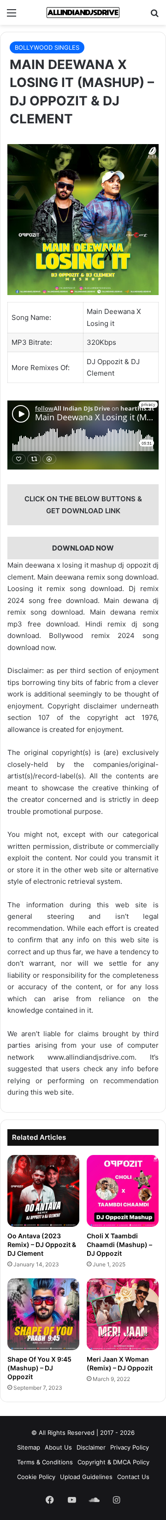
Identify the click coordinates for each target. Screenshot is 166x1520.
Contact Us (133, 1476)
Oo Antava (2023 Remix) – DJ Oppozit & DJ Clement (41, 1244)
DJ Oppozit (105, 361)
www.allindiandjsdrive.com (91, 1057)
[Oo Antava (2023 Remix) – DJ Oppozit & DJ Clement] (43, 1191)
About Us (58, 1447)
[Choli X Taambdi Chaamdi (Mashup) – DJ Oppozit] (123, 1191)
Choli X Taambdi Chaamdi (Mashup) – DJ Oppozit (119, 1244)
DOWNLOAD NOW (83, 548)
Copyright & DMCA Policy (113, 1462)
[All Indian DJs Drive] (83, 12)
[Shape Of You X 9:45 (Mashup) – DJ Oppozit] (43, 1314)
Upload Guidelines (86, 1476)
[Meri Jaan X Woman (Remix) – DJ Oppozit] (123, 1314)
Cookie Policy (36, 1476)
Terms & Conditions (45, 1462)
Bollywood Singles (47, 47)
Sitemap (28, 1447)
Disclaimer (91, 1447)
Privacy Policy (129, 1447)
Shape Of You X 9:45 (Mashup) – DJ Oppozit (39, 1368)
